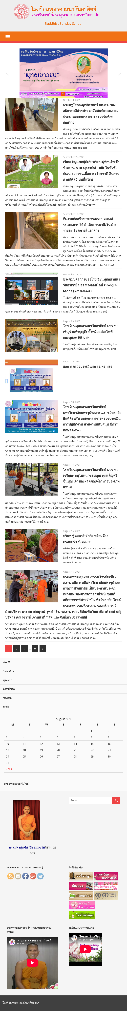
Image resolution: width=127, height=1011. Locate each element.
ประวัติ (6, 662)
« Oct (9, 769)
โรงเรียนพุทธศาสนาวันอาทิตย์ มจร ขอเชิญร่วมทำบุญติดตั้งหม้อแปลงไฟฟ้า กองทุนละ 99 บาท (90, 331)
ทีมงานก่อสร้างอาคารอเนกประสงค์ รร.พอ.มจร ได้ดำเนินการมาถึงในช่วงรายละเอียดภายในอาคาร (89, 224)
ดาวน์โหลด (9, 688)
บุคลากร (7, 680)
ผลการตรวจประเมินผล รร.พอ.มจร (87, 366)
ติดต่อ (6, 706)
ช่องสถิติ (7, 697)
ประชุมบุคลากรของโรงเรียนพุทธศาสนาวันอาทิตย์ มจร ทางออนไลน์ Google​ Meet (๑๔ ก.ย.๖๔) (91, 285)
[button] (7, 73)
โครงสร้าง (8, 671)
